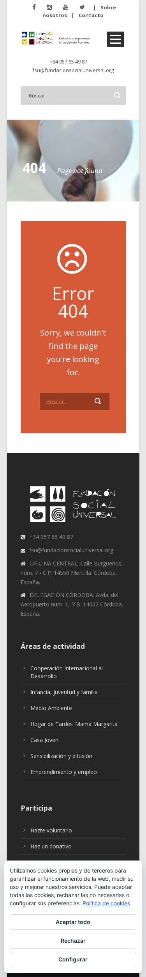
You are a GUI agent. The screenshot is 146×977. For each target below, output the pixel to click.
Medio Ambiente (51, 708)
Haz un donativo (51, 846)
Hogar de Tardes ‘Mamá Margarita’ (74, 724)
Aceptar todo (73, 922)
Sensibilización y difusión (61, 756)
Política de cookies (106, 903)
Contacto (91, 15)
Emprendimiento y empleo (63, 772)
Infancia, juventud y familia (64, 692)
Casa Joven (44, 740)
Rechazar (73, 940)
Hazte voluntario (51, 830)
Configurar (73, 959)
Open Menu (115, 39)
